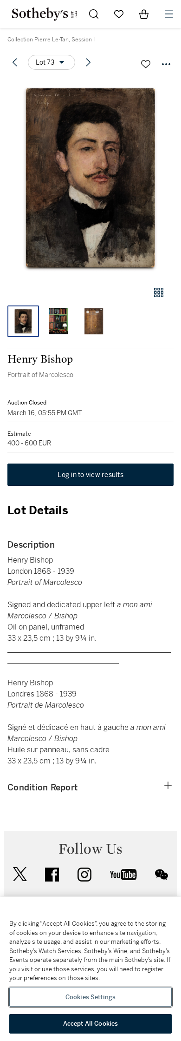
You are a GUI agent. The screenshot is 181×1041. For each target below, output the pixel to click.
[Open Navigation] (169, 14)
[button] (90, 178)
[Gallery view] (158, 292)
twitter (20, 874)
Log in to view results (90, 475)
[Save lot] (145, 64)
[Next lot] (88, 62)
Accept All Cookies (90, 1024)
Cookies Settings (90, 997)
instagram (84, 875)
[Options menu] (166, 64)
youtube (123, 874)
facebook (52, 875)
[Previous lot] (15, 62)
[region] (90, 969)
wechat (161, 874)
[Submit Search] (93, 14)
